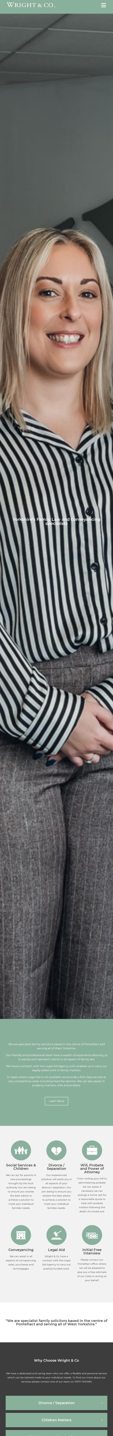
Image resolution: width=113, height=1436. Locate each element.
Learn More (56, 1101)
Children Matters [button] (57, 1420)
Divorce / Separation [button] (56, 1403)
